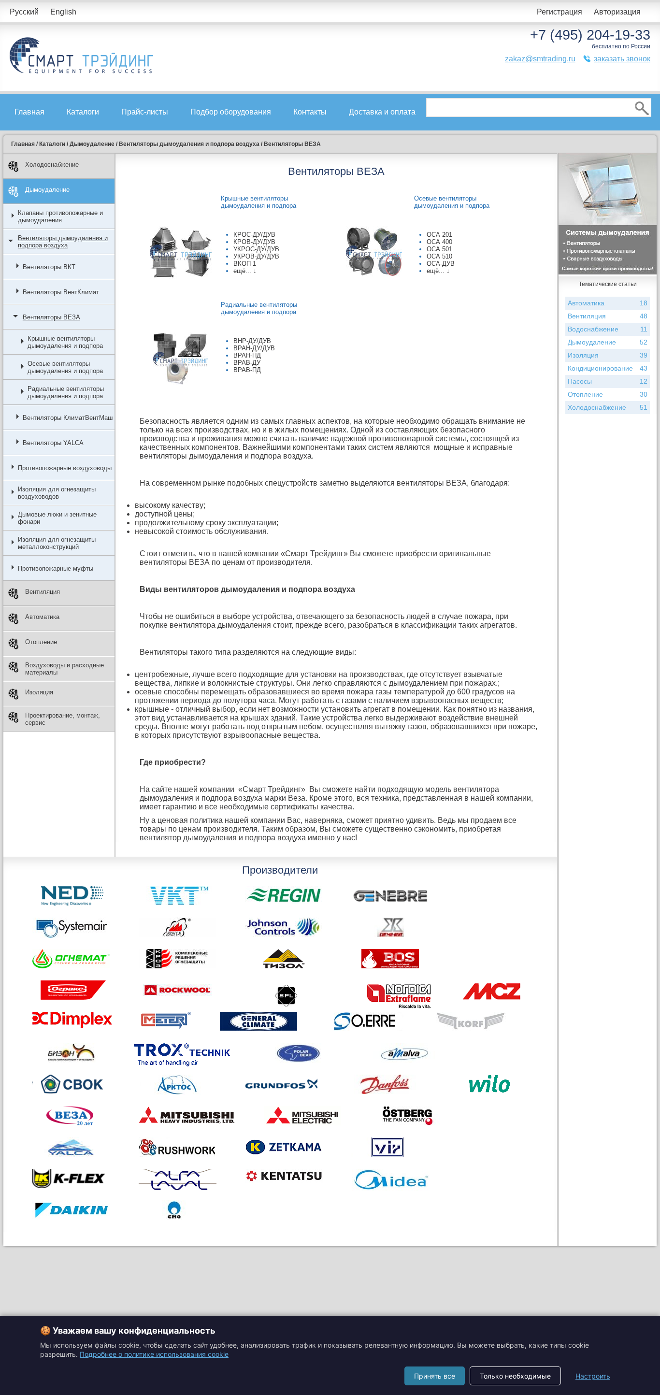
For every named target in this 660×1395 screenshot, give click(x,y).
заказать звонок (622, 59)
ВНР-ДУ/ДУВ (252, 341)
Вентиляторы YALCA (53, 442)
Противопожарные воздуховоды (65, 468)
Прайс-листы (144, 112)
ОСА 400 (439, 241)
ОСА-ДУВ (441, 263)
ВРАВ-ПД (247, 370)
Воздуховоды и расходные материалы (64, 669)
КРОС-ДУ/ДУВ (254, 234)
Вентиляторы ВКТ (49, 267)
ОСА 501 (439, 249)
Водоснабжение (607, 329)
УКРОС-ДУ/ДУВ (256, 249)
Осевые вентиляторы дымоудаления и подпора (65, 367)
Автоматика (42, 616)
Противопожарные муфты (55, 568)
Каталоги (83, 112)
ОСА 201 (439, 234)
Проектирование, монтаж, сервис (62, 719)
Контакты (310, 112)
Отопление (41, 642)
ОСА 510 (439, 256)
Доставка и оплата (382, 112)
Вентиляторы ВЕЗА (51, 317)
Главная (29, 112)
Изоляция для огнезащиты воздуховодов (57, 493)
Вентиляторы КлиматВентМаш (68, 417)
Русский (24, 12)
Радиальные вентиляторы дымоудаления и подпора (66, 392)
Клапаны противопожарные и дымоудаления (60, 216)
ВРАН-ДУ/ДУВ (254, 348)
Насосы (607, 381)
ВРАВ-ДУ (246, 362)
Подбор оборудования (230, 112)
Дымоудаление (47, 189)
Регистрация (559, 12)
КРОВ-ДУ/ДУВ (254, 241)
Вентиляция (42, 591)
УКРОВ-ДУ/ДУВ (256, 256)
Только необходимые (515, 1376)
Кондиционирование (607, 368)
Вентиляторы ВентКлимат (61, 292)
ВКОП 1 (244, 263)
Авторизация (617, 12)
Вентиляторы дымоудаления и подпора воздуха (63, 241)
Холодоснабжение (52, 164)
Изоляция (39, 692)
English (63, 12)
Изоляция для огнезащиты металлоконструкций (57, 543)
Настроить (592, 1376)
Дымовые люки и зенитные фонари (57, 518)
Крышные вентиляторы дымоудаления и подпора (65, 342)
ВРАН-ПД (247, 355)
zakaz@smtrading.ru (540, 59)
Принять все (434, 1376)
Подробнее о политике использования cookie (154, 1354)
